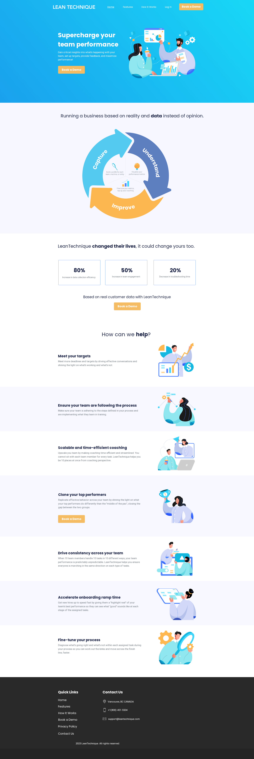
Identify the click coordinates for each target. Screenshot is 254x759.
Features (128, 7)
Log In (168, 7)
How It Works (148, 7)
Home (110, 7)
